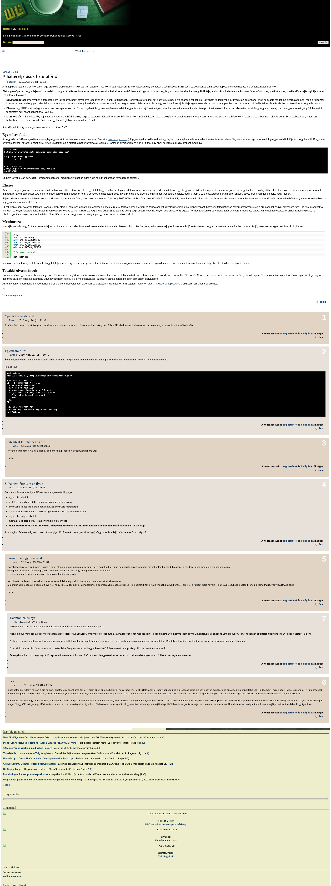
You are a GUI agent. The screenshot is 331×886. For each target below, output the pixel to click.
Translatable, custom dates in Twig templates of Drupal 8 (33, 753)
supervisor (43, 633)
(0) (163, 737)
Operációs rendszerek (20, 316)
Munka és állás (57, 35)
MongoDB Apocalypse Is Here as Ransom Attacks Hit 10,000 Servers (39, 743)
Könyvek (70, 35)
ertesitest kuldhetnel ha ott (26, 442)
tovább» (7, 785)
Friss (78, 35)
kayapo (13, 354)
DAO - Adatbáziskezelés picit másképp (165, 824)
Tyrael (15, 445)
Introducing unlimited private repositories (25, 774)
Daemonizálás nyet (23, 618)
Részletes (7, 42)
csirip (323, 301)
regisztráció (22, 29)
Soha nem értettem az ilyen (24, 483)
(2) (143, 743)
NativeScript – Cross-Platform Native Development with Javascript (38, 758)
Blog (5, 35)
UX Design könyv (12, 769)
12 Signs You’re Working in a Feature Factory (27, 748)
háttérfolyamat (14, 295)
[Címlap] (14, 9)
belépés (305, 333)
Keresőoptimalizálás (166, 840)
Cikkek (25, 35)
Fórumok (34, 35)
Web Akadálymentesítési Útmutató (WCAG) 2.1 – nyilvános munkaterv (40, 737)
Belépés (6, 29)
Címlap (6, 71)
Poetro (12, 320)
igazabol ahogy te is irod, (25, 558)
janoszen (11, 81)
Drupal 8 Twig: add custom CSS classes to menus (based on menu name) (42, 779)
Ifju (15, 621)
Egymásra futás (16, 351)
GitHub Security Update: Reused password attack (29, 764)
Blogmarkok (15, 35)
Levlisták (44, 35)
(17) (171, 764)
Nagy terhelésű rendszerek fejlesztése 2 (159, 283)
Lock (10, 681)
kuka (11, 487)
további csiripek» (12, 876)
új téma (319, 337)
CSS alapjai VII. (166, 856)
